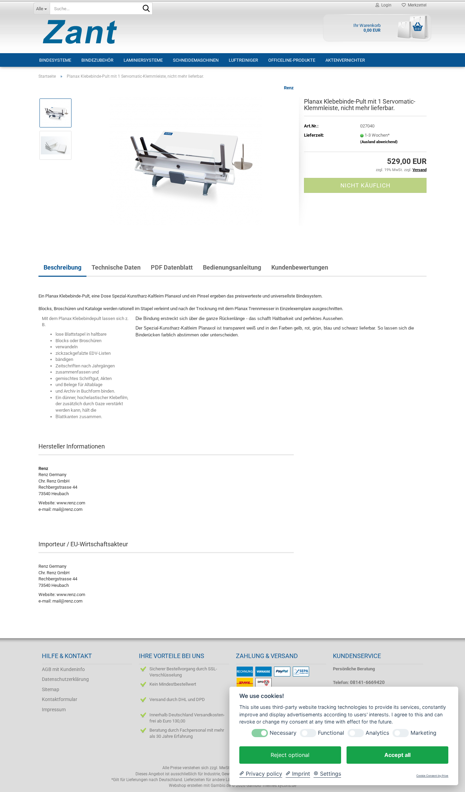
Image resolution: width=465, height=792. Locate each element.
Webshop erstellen (186, 785)
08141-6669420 (367, 682)
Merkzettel (416, 5)
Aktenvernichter (345, 60)
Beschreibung (62, 267)
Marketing (423, 733)
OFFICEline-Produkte (291, 60)
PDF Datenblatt (172, 267)
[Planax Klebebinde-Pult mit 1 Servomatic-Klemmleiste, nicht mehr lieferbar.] (185, 161)
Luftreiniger (243, 60)
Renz (289, 87)
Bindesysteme (55, 60)
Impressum (54, 709)
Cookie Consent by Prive (432, 775)
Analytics (377, 733)
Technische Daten (116, 267)
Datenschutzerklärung (65, 679)
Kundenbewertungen (299, 267)
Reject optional (290, 754)
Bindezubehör (97, 60)
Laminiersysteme (143, 60)
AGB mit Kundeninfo (63, 669)
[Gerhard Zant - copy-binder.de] (83, 31)
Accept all (397, 754)
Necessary (283, 733)
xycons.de (287, 785)
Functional (331, 733)
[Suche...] (146, 9)
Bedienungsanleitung (232, 267)
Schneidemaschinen (196, 60)
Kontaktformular (59, 699)
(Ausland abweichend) (379, 142)
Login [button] (385, 5)
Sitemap (50, 689)
